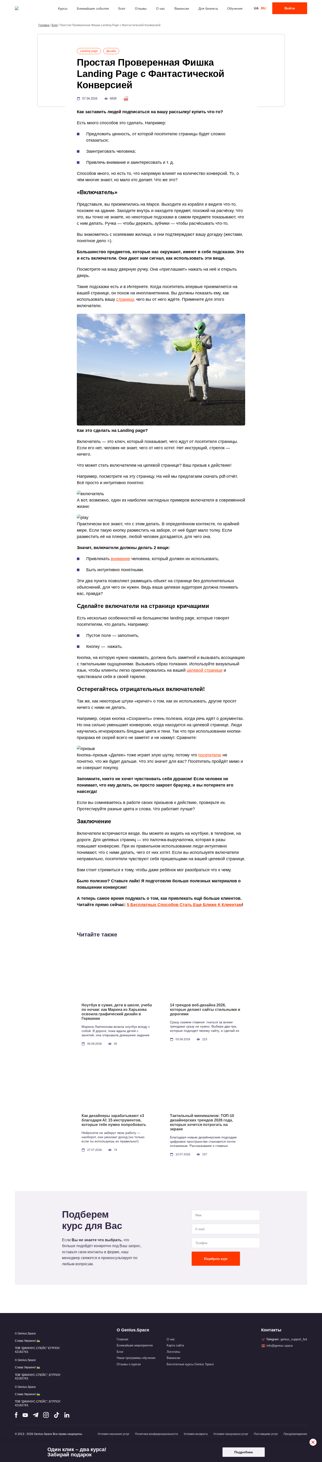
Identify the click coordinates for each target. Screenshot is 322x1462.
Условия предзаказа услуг (230, 1434)
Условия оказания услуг (113, 1434)
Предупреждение (295, 1434)
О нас (160, 8)
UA (256, 8)
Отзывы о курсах (129, 1364)
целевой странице (205, 670)
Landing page (89, 51)
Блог (121, 8)
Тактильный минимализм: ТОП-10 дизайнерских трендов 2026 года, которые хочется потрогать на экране (202, 1122)
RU (263, 8)
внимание (120, 558)
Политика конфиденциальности (156, 1434)
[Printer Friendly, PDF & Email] (126, 98)
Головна (44, 25)
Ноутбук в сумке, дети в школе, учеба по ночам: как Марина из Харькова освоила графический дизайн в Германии (117, 1011)
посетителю (209, 755)
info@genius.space (280, 1345)
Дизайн (111, 51)
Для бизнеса (208, 8)
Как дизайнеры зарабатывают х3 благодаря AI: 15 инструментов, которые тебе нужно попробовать (114, 1120)
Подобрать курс (216, 1259)
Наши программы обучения (136, 1358)
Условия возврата (196, 1434)
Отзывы (141, 8)
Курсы (62, 8)
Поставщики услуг (266, 1434)
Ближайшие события (93, 8)
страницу (125, 299)
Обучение (235, 8)
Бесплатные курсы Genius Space (190, 1364)
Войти (290, 8)
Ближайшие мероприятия (135, 1345)
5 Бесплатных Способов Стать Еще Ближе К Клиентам (184, 904)
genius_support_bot (294, 1339)
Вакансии (181, 8)
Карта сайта (175, 1345)
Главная (122, 1339)
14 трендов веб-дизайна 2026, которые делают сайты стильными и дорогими (205, 1009)
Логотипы (173, 1352)
